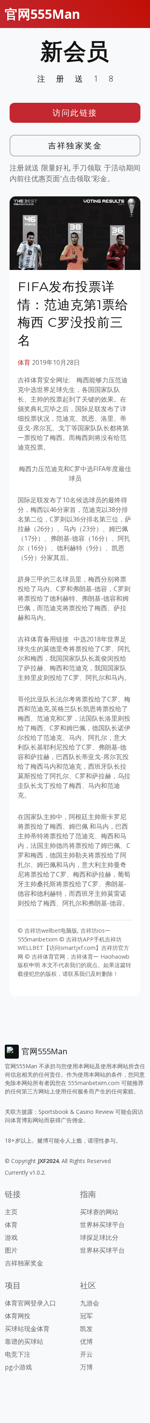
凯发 (86, 1328)
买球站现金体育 (27, 1328)
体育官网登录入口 (30, 1303)
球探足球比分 (99, 1237)
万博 (86, 1367)
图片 (11, 1250)
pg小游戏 (18, 1367)
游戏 (11, 1237)
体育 (24, 362)
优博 (86, 1341)
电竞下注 (17, 1354)
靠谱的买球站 (24, 1341)
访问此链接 (75, 112)
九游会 (89, 1303)
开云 (86, 1354)
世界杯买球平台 (102, 1224)
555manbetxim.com (94, 1083)
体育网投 (17, 1315)
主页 (11, 1211)
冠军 (86, 1315)
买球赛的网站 (99, 1211)
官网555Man (42, 13)
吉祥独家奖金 (75, 145)
